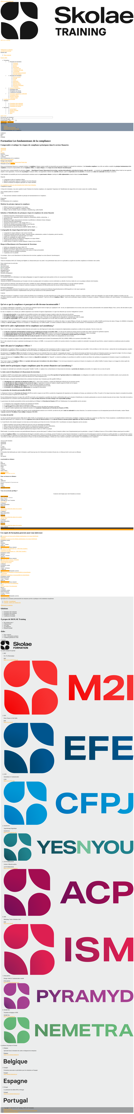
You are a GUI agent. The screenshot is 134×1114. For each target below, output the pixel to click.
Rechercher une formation (7, 117)
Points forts (24, 162)
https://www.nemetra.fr (9, 1016)
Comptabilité (16, 71)
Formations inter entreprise (16, 103)
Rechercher (10, 122)
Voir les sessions (5, 472)
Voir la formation (5, 547)
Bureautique (16, 67)
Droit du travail (16, 77)
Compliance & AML (18, 70)
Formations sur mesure (15, 106)
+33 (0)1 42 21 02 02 (6, 51)
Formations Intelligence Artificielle (18, 93)
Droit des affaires (17, 74)
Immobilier (15, 81)
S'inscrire (12, 163)
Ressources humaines (18, 85)
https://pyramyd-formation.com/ (11, 982)
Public (6, 162)
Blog (11, 113)
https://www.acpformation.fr (11, 868)
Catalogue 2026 (14, 97)
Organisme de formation (10, 127)
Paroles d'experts (14, 110)
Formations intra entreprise (16, 104)
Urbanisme (15, 86)
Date (2, 118)
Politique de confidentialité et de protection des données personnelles (20, 1110)
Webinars (12, 111)
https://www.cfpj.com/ (9, 780)
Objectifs (3, 162)
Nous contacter (7, 55)
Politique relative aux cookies (11, 1112)
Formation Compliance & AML (11, 129)
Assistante (15, 63)
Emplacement (4, 120)
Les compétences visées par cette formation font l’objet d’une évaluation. (18, 185)
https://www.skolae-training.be (11, 1054)
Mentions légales (8, 1109)
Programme (11, 162)
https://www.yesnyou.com (10, 832)
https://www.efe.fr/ (8, 722)
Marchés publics (17, 84)
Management (16, 82)
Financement (18, 162)
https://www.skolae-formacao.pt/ (12, 1093)
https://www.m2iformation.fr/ (11, 660)
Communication (17, 68)
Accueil (6, 126)
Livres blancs (13, 109)
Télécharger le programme (7, 159)
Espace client (4, 57)
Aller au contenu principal (7, 1)
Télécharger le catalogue (7, 49)
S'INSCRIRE (4, 529)
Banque (15, 66)
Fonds (14, 79)
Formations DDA (14, 95)
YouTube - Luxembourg (10, 601)
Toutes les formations (15, 88)
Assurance (15, 64)
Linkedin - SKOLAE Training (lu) (12, 602)
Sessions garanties (14, 96)
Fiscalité (15, 78)
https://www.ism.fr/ (8, 923)
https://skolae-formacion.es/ (10, 1074)
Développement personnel (19, 72)
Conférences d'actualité (9, 99)
